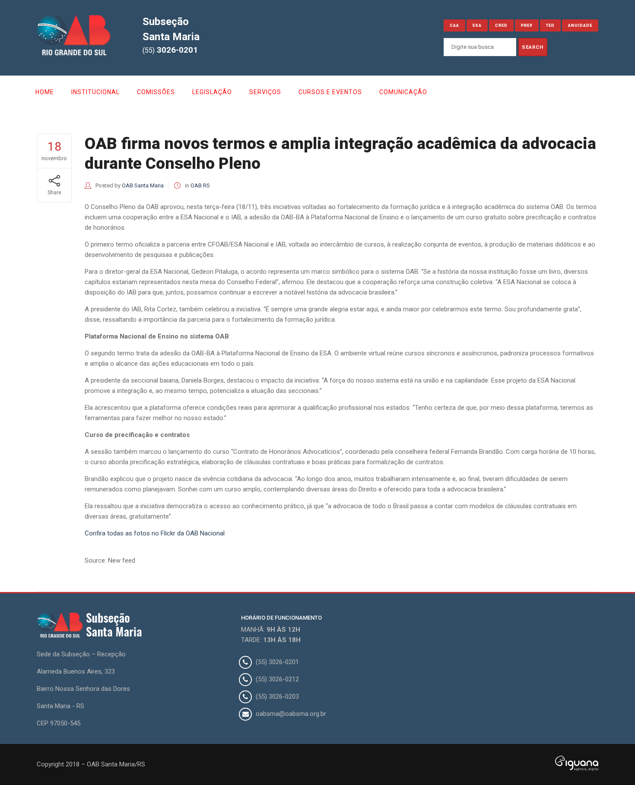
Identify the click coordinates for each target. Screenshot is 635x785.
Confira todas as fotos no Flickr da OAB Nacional (155, 533)
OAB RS (200, 185)
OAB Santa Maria (143, 185)
